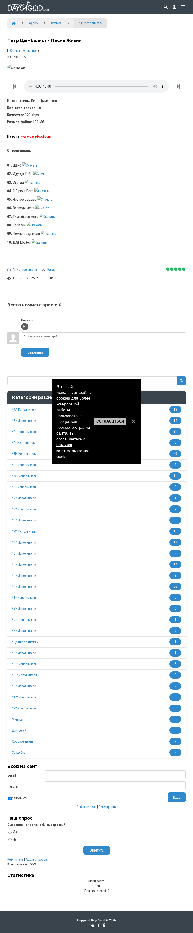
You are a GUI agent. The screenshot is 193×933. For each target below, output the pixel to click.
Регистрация (108, 807)
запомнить (19, 798)
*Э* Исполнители (24, 686)
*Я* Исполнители (24, 708)
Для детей (19, 730)
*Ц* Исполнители (90, 23)
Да (15, 832)
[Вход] (24, 326)
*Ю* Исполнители (24, 697)
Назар (51, 270)
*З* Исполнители (24, 487)
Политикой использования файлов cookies (72, 451)
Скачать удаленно (23, 50)
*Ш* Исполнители (24, 664)
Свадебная (19, 752)
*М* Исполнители (24, 531)
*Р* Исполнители (24, 575)
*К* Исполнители (24, 509)
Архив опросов (36, 859)
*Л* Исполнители (24, 520)
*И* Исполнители (24, 498)
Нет (15, 839)
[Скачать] (32, 165)
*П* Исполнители (24, 564)
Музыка (56, 23)
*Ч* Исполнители (24, 653)
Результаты (15, 859)
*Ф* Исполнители (24, 620)
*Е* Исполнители (24, 465)
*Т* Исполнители (24, 598)
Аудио (33, 23)
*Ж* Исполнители (24, 476)
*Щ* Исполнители (24, 675)
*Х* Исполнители (24, 631)
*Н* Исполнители (24, 542)
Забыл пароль (86, 807)
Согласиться (110, 421)
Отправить (35, 352)
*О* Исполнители (24, 553)
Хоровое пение (22, 741)
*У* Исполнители (24, 609)
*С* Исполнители (24, 587)
